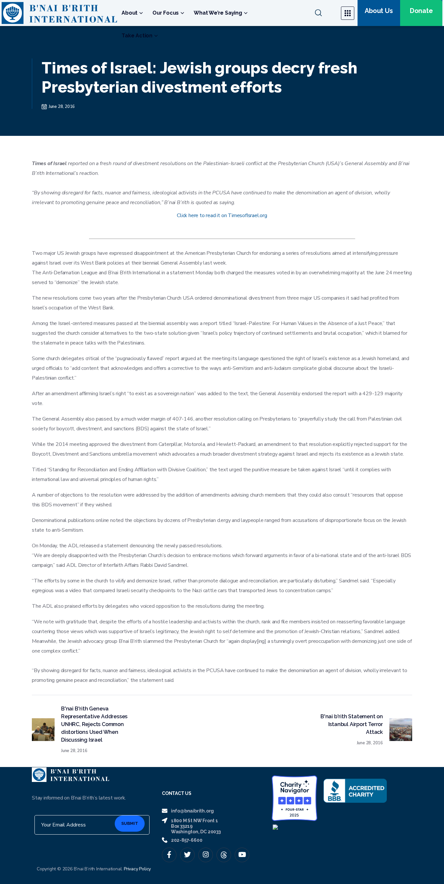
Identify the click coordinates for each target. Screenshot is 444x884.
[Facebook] (169, 855)
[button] (324, 13)
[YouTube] (242, 855)
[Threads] (223, 855)
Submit (129, 823)
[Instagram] (205, 855)
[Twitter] (187, 855)
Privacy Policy (137, 869)
